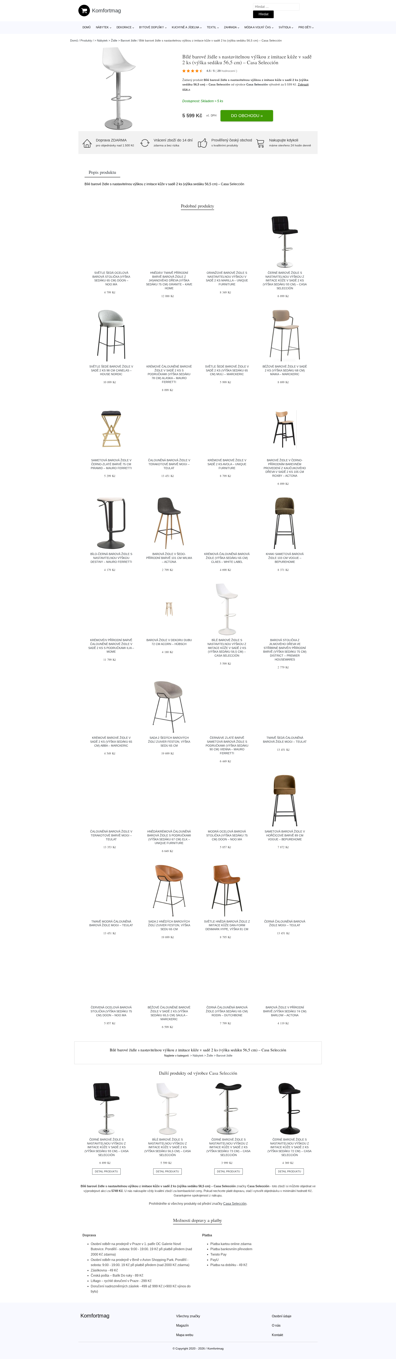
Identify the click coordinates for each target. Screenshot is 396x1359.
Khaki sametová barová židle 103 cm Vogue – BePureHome (285, 557)
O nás (276, 1325)
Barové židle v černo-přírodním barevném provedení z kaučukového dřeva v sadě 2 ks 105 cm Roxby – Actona (285, 468)
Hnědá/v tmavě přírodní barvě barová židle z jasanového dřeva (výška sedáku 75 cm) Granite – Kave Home (169, 280)
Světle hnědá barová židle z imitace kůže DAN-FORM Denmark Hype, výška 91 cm (227, 925)
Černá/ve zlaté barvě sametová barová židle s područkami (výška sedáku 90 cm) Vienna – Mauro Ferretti (227, 745)
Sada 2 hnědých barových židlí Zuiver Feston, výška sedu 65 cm (169, 925)
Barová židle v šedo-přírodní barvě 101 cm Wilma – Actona (169, 557)
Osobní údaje (281, 1316)
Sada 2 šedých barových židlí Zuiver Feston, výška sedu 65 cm (169, 741)
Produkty (86, 40)
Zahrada (230, 27)
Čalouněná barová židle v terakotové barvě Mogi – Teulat (169, 464)
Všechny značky (188, 1316)
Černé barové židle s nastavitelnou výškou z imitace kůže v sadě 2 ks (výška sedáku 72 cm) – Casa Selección (289, 1147)
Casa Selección (257, 84)
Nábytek (102, 27)
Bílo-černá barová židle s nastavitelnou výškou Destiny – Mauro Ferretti (111, 557)
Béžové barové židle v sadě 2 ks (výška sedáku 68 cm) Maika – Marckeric (285, 370)
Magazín (182, 1325)
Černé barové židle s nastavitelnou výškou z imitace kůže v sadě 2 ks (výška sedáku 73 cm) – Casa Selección (228, 1147)
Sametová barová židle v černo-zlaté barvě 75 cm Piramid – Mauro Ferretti (111, 464)
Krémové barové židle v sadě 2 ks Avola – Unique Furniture (226, 464)
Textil (211, 27)
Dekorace (124, 27)
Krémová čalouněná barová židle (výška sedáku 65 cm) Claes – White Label (227, 557)
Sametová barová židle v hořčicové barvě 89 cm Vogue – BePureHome (285, 835)
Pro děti (304, 27)
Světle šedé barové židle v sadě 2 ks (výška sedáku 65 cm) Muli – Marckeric (227, 370)
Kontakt (277, 1335)
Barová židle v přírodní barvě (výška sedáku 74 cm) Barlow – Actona (284, 1011)
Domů (86, 27)
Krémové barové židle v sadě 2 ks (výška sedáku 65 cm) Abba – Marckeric (111, 741)
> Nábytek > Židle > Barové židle (115, 40)
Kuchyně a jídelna (185, 27)
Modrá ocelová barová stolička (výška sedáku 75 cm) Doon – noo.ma (227, 835)
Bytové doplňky (151, 27)
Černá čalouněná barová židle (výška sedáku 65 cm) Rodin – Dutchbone (227, 1011)
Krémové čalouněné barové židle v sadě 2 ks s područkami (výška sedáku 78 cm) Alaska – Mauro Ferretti (169, 374)
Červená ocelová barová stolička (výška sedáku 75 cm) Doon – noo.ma (111, 1011)
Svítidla (285, 27)
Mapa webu (184, 1335)
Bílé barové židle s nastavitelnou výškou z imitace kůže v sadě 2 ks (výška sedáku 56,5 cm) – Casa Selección (226, 647)
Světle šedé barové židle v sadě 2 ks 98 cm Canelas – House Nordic (111, 370)
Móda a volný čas (257, 27)
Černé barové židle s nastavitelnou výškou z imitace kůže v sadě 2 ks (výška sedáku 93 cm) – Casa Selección (285, 280)
